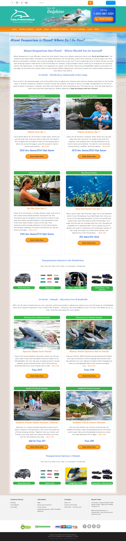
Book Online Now (37, 157)
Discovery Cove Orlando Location (37, 317)
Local (90, 29)
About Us (67, 503)
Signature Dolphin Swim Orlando (37, 351)
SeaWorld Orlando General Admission (89, 422)
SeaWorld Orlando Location (37, 388)
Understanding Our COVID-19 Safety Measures (49, 510)
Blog (38, 503)
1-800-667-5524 (103, 14)
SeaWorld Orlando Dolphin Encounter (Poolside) (37, 422)
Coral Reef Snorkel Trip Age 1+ (89, 209)
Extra (97, 29)
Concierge (13, 507)
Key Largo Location (89, 173)
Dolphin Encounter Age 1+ (89, 132)
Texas (46, 29)
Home (14, 29)
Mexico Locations (78, 29)
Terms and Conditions (44, 505)
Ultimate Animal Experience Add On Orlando (89, 351)
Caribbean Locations (59, 29)
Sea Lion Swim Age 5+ (37, 208)
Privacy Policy (41, 507)
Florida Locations (26, 29)
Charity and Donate (70, 505)
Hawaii (38, 29)
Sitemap (13, 503)
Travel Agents (14, 505)
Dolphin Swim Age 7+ (36, 132)
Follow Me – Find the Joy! (72, 507)
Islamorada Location (37, 96)
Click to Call (105, 19)
